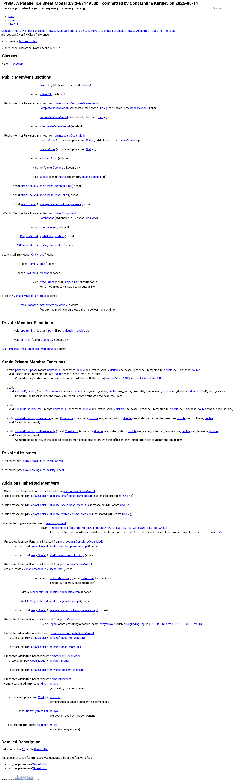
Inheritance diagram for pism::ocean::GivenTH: (31, 48)
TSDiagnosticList (27, 245)
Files (80, 8)
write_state (47, 282)
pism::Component (65, 213)
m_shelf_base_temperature (67, 637)
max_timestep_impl (33, 349)
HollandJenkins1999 (149, 378)
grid (94, 218)
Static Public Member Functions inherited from (49, 491)
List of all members (163, 30)
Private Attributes (137, 30)
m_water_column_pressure (67, 669)
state (43, 296)
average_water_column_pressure (60, 204)
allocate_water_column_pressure (71, 514)
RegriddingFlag (59, 528)
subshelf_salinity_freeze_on (33, 418)
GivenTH (13, 24)
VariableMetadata (25, 296)
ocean (12, 20)
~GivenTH (46, 94)
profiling (44, 273)
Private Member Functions (63, 30)
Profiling (30, 273)
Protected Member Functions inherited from (54, 541)
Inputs (62, 176)
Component (47, 218)
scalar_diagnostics (51, 245)
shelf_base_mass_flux (54, 195)
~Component (48, 227)
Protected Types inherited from (35, 523)
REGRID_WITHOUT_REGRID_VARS (92, 528)
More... (223, 532)
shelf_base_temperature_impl (69, 546)
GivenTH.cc (40, 768)
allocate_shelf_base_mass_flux (69, 505)
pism (11, 16)
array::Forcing (31, 461)
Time (32, 263)
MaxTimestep (29, 305)
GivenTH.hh (28, 41)
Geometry (59, 167)
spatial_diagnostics (52, 236)
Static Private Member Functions (103, 30)
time (42, 263)
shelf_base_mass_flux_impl (67, 555)
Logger (41, 724)
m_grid (54, 683)
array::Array (106, 624)
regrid (53, 624)
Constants (17, 64)
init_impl (26, 339)
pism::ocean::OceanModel (70, 135)
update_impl (28, 330)
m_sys (54, 711)
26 (23, 749)
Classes (66, 8)
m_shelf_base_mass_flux (66, 647)
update (44, 176)
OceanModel (138, 108)
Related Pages (29, 8)
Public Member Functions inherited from (51, 103)
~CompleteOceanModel (55, 126)
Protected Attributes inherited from (49, 633)
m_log (53, 724)
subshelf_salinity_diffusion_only (35, 431)
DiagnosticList (29, 236)
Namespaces (48, 8)
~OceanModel (48, 158)
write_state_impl (60, 578)
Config (42, 697)
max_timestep (49, 305)
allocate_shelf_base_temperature (71, 495)
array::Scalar (28, 186)
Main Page (11, 8)
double (86, 176)
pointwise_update (26, 370)
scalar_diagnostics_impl (65, 601)
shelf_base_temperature (55, 186)
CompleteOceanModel (54, 108)
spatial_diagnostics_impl (65, 592)
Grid (83, 85)
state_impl (56, 569)
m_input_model (59, 660)
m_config (55, 697)
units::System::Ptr (37, 711)
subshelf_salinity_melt (29, 409)
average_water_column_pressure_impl (74, 610)
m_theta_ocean (53, 461)
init (41, 167)
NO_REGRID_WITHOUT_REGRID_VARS (140, 528)
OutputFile (70, 282)
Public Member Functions (29, 30)
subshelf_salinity (25, 391)
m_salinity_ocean (54, 470)
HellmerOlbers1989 (117, 378)
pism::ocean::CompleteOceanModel (77, 103)
